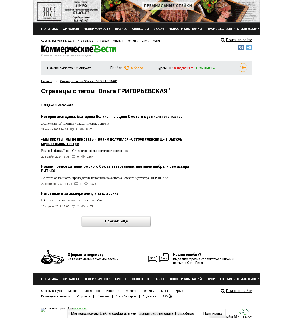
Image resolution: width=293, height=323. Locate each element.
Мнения (118, 40)
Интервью (103, 40)
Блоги (145, 40)
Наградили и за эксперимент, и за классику (79, 193)
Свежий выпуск (51, 40)
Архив (157, 40)
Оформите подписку (85, 254)
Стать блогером (126, 296)
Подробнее (184, 313)
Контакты (103, 296)
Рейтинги (132, 40)
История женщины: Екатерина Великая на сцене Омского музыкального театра (111, 116)
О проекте (83, 296)
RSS (165, 296)
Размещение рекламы (56, 296)
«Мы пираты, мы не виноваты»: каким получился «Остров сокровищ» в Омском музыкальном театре (112, 141)
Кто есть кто (85, 40)
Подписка (149, 296)
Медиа (69, 40)
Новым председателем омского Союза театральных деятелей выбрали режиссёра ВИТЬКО (115, 168)
